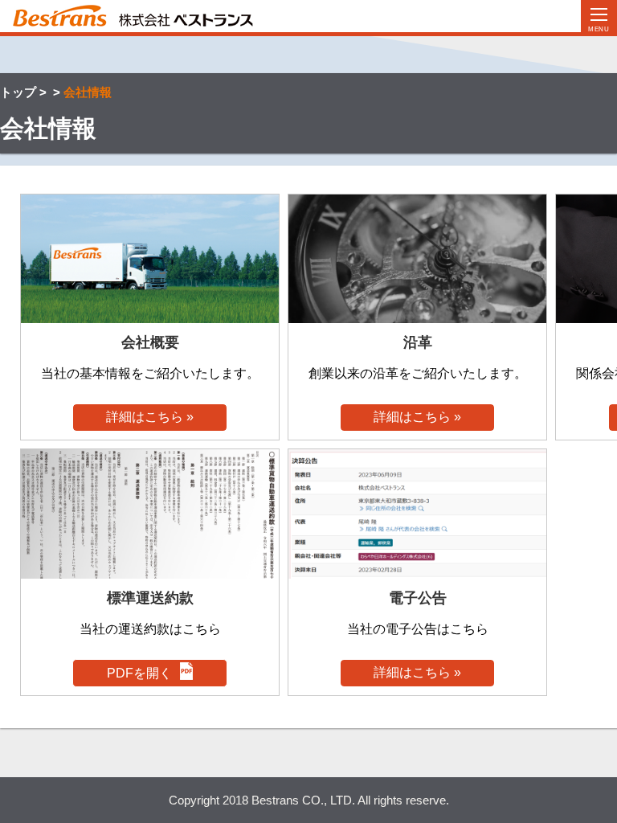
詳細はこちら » (150, 417)
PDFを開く (139, 673)
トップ (18, 92)
